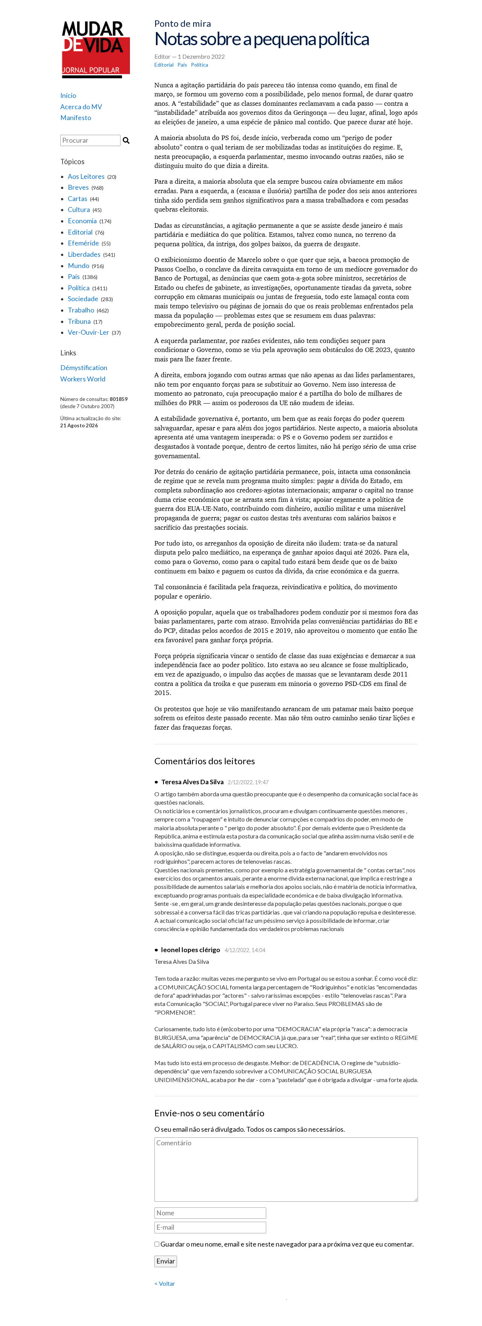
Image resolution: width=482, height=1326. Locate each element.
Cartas (77, 199)
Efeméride (83, 243)
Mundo (78, 266)
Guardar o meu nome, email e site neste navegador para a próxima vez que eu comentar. (287, 1244)
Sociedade (83, 299)
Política (79, 288)
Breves (78, 187)
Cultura (79, 209)
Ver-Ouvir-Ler (88, 332)
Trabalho (81, 310)
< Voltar (164, 1283)
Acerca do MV (81, 107)
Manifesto (75, 118)
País (74, 276)
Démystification (83, 368)
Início (68, 95)
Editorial (80, 232)
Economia (82, 221)
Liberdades (84, 254)
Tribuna (79, 321)
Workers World (82, 379)
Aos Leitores (86, 176)
